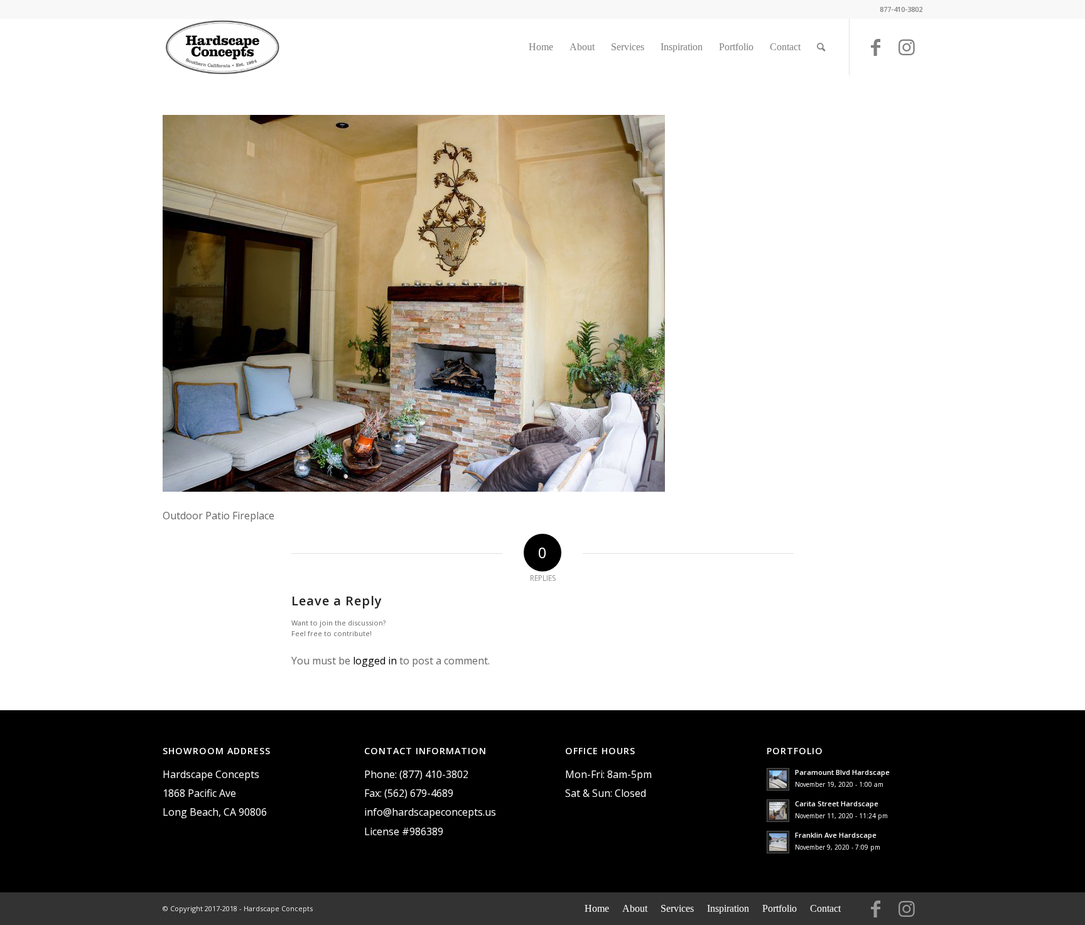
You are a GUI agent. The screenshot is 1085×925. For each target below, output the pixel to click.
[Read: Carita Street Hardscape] (778, 810)
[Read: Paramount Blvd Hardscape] (778, 779)
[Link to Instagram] (906, 52)
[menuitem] (541, 47)
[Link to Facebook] (875, 52)
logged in (375, 661)
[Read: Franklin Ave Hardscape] (778, 842)
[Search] (821, 47)
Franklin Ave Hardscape (836, 835)
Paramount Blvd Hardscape (842, 772)
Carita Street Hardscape (836, 803)
